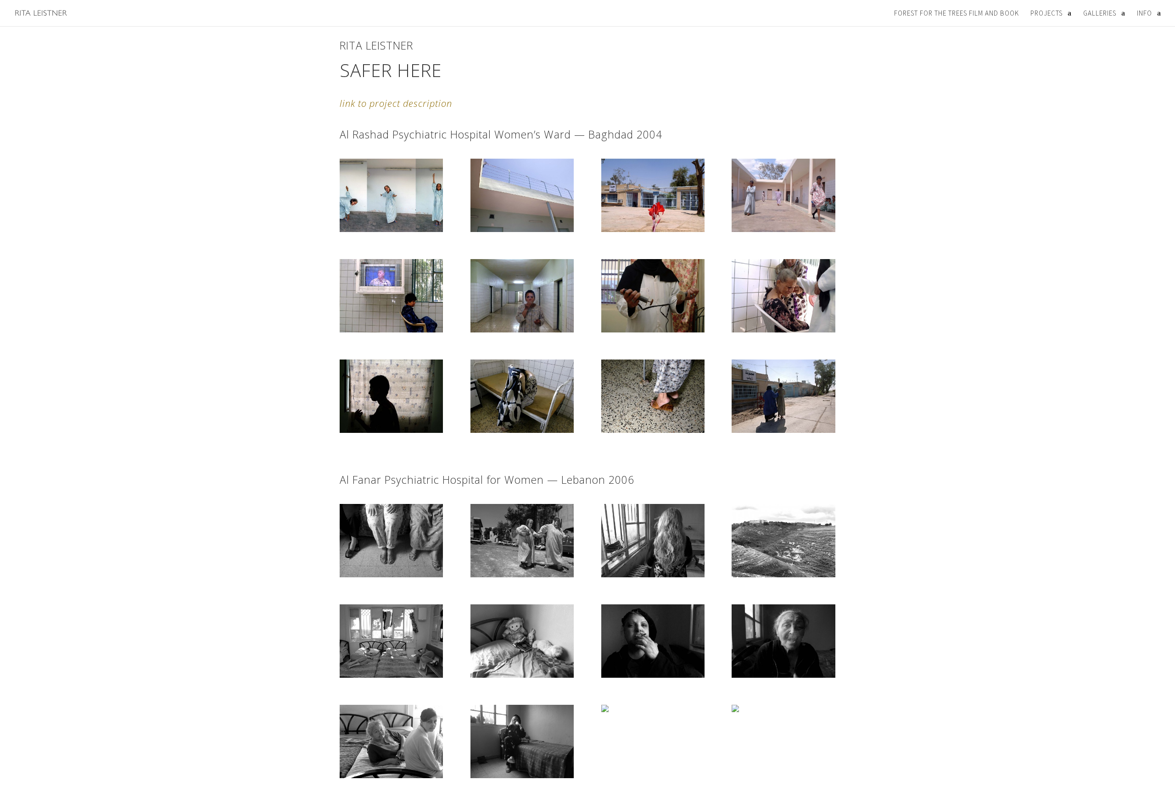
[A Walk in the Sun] (783, 430)
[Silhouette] (391, 430)
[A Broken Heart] (522, 430)
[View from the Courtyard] (522, 229)
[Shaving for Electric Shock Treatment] (783, 330)
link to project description (396, 103)
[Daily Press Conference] (391, 330)
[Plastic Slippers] (653, 430)
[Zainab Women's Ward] (653, 229)
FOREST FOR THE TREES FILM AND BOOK (956, 13)
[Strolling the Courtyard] (783, 229)
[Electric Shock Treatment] (653, 330)
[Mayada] (391, 229)
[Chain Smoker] (522, 330)
